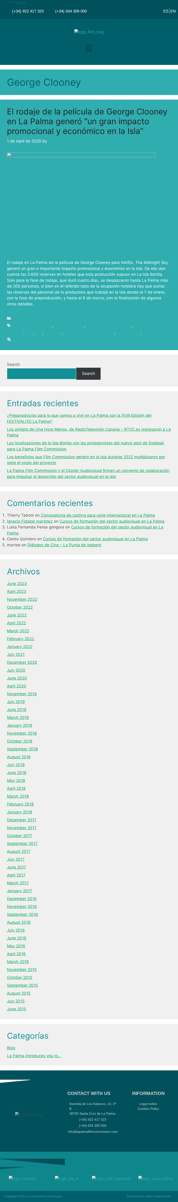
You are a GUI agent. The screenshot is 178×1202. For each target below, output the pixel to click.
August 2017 (18, 851)
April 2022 (16, 623)
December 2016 (22, 898)
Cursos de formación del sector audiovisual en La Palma (112, 521)
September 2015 (22, 985)
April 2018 (16, 788)
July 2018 (16, 764)
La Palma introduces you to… (34, 1055)
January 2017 (19, 891)
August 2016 (19, 922)
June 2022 (17, 615)
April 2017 (16, 875)
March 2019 (18, 717)
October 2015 (19, 977)
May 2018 (16, 780)
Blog (17, 318)
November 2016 (22, 906)
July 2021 (16, 654)
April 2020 (16, 686)
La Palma (53, 332)
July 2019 (16, 701)
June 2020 (17, 678)
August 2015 (18, 993)
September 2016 (22, 914)
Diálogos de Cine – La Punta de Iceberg (64, 545)
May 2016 (16, 946)
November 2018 (22, 733)
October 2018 (19, 741)
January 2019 (19, 725)
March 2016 (18, 961)
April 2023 (16, 591)
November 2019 (22, 694)
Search (13, 364)
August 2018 (18, 757)
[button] (89, 48)
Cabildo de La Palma (32, 325)
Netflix (149, 332)
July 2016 (16, 930)
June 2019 (16, 709)
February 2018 (20, 804)
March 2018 (18, 796)
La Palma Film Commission (89, 332)
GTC (30, 332)
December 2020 (22, 662)
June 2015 (16, 1009)
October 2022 (20, 607)
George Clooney (69, 325)
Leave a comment (30, 339)
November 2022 (22, 599)
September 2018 (22, 749)
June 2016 (16, 938)
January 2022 (19, 646)
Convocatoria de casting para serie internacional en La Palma (98, 515)
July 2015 (16, 1001)
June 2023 (17, 583)
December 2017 (21, 820)
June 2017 (16, 867)
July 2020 (16, 670)
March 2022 (18, 631)
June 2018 (16, 772)
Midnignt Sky (128, 332)
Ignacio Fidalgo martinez (30, 521)
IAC (39, 332)
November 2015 (22, 969)
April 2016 (16, 954)
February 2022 (20, 638)
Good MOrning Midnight (108, 325)
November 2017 (22, 828)
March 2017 (18, 883)
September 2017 (22, 843)
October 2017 (19, 835)
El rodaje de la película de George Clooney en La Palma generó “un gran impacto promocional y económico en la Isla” (87, 121)
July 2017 (16, 859)
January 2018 (19, 812)
